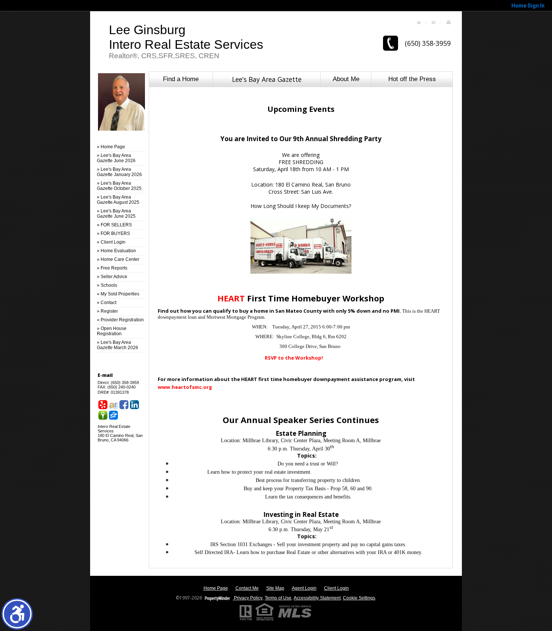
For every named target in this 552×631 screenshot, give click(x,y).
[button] (17, 613)
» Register (107, 311)
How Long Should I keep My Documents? (300, 205)
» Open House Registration (112, 331)
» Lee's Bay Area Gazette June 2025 (116, 213)
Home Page (216, 588)
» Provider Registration (120, 319)
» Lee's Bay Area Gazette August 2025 (118, 199)
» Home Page (111, 146)
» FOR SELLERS (114, 224)
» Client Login (111, 242)
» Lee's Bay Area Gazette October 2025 (119, 186)
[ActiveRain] (113, 404)
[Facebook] (123, 404)
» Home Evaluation (116, 250)
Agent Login (304, 588)
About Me (346, 79)
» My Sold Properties (118, 294)
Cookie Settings (359, 598)
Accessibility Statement (317, 598)
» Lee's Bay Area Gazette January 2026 (119, 172)
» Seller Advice (112, 276)
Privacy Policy (247, 598)
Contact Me (247, 588)
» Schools (107, 285)
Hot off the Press (412, 79)
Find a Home (181, 79)
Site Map (275, 588)
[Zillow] (113, 415)
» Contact (106, 302)
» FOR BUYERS (113, 233)
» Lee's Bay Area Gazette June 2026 (116, 158)
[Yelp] (102, 404)
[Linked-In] (134, 404)
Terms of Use (278, 598)
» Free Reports (112, 268)
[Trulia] (102, 415)
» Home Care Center (118, 259)
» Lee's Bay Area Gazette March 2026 (117, 345)
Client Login (336, 588)
